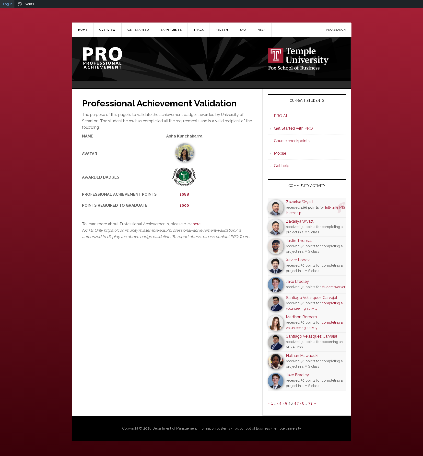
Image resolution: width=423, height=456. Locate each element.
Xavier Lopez (298, 260)
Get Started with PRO (293, 128)
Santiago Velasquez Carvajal (311, 297)
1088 (184, 194)
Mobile (280, 153)
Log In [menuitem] (7, 4)
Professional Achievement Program (114, 58)
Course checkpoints (292, 140)
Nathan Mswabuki (302, 355)
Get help (281, 165)
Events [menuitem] (29, 4)
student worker (333, 287)
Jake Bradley (297, 281)
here (196, 224)
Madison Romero (301, 317)
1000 (184, 205)
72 (310, 403)
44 (279, 403)
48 (302, 403)
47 (296, 403)
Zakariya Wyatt (300, 202)
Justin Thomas (299, 240)
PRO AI (280, 116)
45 (284, 403)
